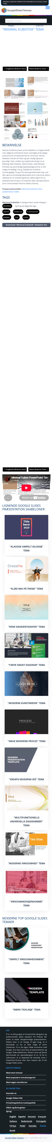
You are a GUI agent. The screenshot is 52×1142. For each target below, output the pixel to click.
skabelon (18, 212)
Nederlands (26, 1121)
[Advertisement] (26, 347)
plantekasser (32, 212)
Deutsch (32, 1116)
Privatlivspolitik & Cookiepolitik (21, 1102)
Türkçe (13, 1125)
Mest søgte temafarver (16, 1082)
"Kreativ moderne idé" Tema (26, 779)
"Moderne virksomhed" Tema (26, 863)
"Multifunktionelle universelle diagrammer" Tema (26, 821)
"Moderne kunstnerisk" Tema (26, 703)
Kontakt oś (11, 1093)
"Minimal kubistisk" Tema (23, 29)
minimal (6, 217)
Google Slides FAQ (14, 1098)
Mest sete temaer (14, 1072)
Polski (22, 1125)
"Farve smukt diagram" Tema (26, 665)
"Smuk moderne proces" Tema (26, 741)
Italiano (13, 1121)
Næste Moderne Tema (38, 69)
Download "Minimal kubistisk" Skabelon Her (26, 224)
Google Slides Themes (14, 1138)
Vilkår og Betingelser (15, 1107)
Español (22, 1116)
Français (42, 1116)
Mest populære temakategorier (21, 1077)
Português (41, 1121)
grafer (6, 212)
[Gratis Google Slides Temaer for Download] (17, 10)
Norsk (12, 1130)
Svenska (32, 1125)
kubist (26, 217)
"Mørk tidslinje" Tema (26, 1009)
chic (16, 217)
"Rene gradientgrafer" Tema (26, 626)
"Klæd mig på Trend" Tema (26, 588)
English (13, 1116)
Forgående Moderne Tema (15, 69)
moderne (7, 206)
